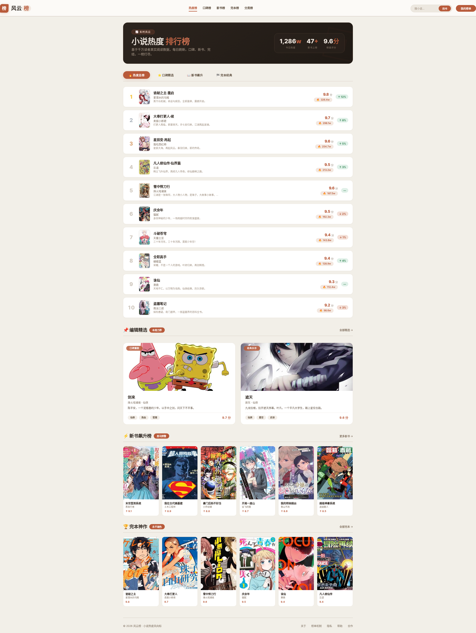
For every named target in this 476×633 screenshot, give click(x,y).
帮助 (339, 625)
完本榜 (235, 8)
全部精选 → (346, 330)
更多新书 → (346, 436)
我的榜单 (466, 8)
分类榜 (249, 8)
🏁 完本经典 (224, 75)
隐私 (329, 625)
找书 (444, 8)
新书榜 (221, 8)
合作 (350, 625)
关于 (303, 625)
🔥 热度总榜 (136, 75)
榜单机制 (316, 625)
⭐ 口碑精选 (166, 75)
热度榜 (193, 8)
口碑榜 (207, 8)
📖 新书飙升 (195, 75)
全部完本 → (346, 526)
